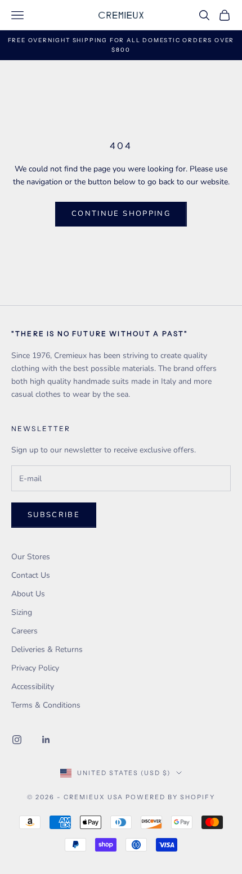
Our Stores (30, 556)
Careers (24, 631)
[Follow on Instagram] (17, 739)
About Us (28, 593)
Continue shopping (121, 214)
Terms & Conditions (45, 705)
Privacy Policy (35, 668)
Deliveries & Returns (47, 649)
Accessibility (32, 686)
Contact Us (30, 575)
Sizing (21, 612)
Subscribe (54, 515)
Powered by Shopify (170, 797)
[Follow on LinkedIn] (46, 739)
